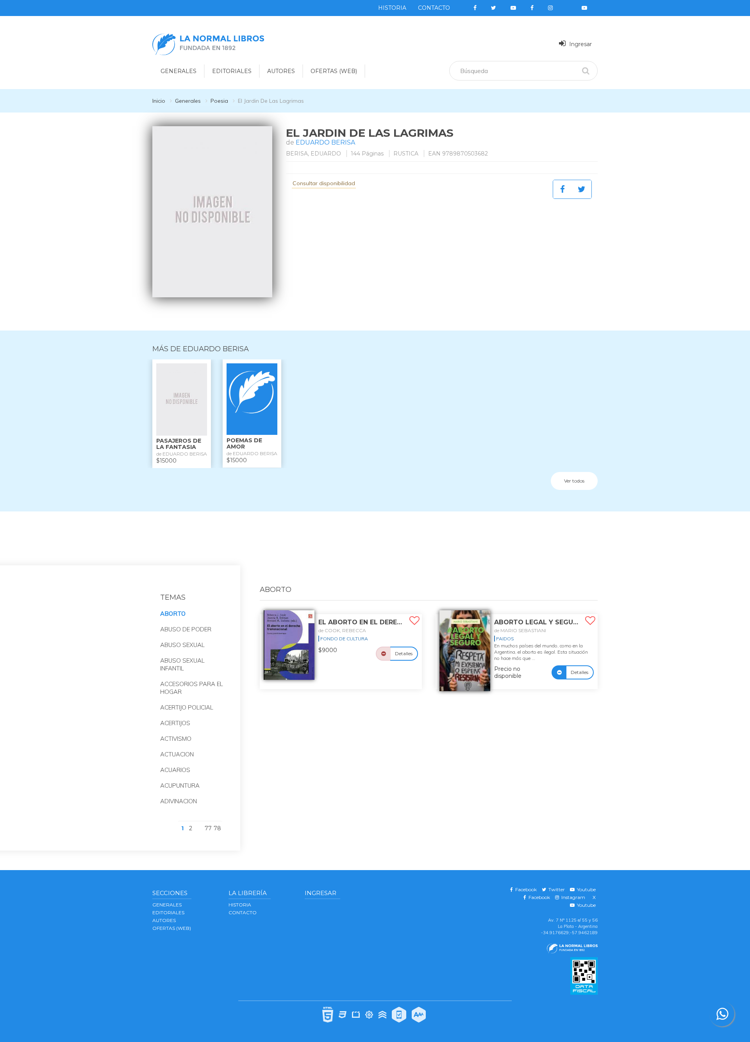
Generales (188, 100)
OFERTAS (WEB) (334, 71)
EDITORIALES (232, 71)
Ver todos (574, 481)
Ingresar (580, 44)
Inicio (158, 100)
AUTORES (281, 71)
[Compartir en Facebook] (562, 189)
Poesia (219, 100)
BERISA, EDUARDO (313, 153)
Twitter (555, 889)
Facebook (525, 889)
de (342, 630)
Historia (392, 7)
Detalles (403, 653)
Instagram (572, 897)
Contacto (434, 7)
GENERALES (178, 71)
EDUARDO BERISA (325, 142)
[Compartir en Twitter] (581, 189)
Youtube (585, 889)
